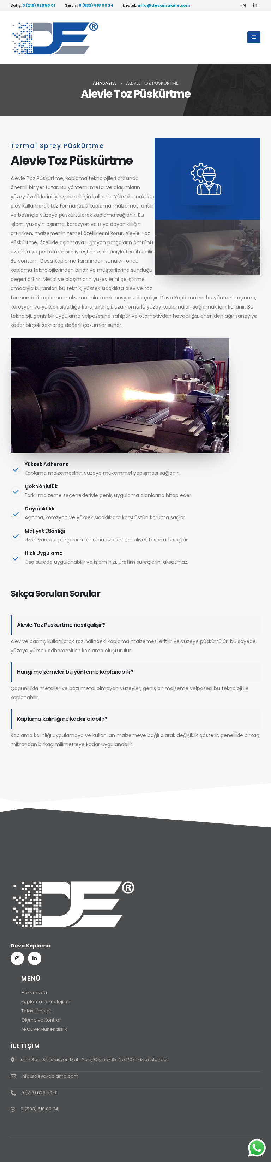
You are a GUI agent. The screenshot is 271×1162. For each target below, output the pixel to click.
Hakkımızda (34, 992)
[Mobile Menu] (253, 37)
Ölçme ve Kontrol (40, 1020)
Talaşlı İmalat (36, 1011)
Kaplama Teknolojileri (45, 1002)
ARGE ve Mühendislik (44, 1029)
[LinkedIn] (255, 5)
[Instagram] (243, 5)
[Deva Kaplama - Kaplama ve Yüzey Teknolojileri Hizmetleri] (55, 37)
